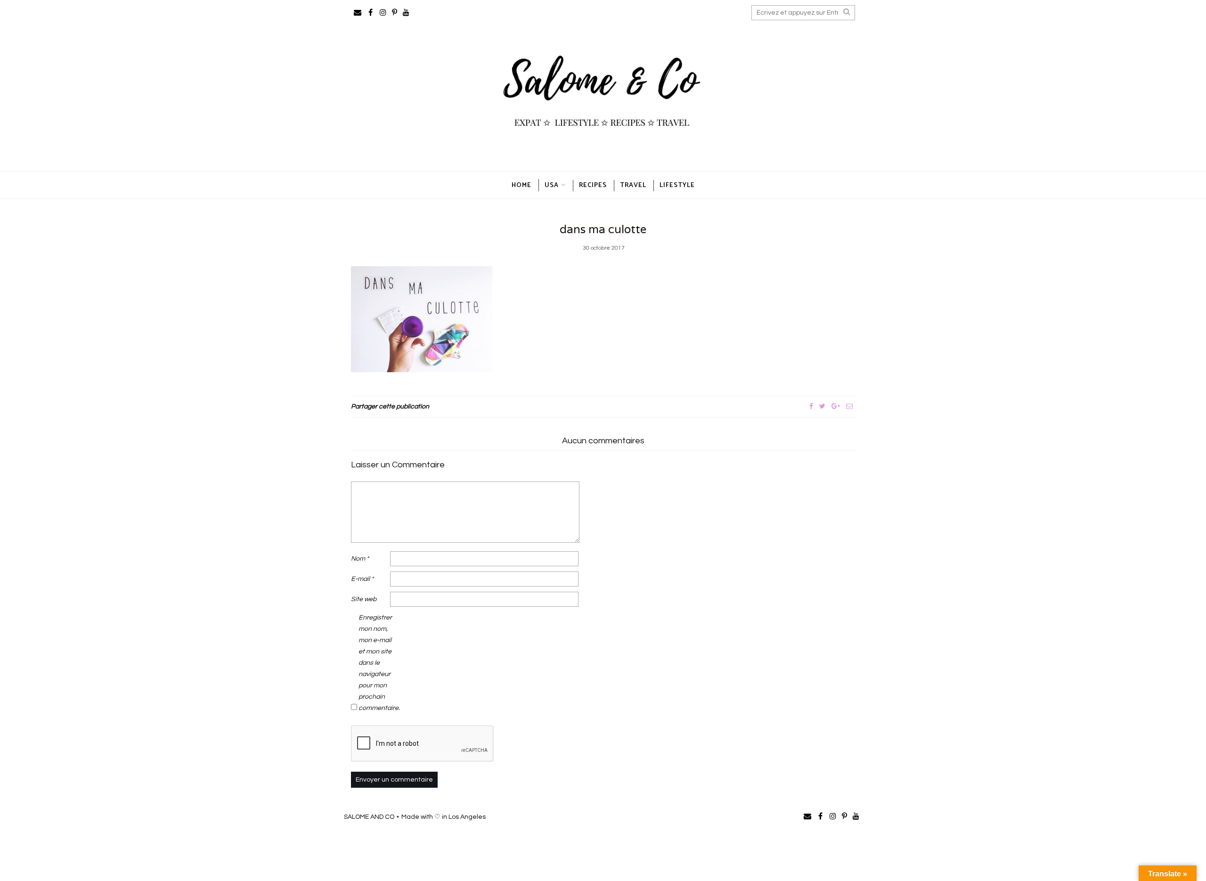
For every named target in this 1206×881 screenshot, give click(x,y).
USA (552, 185)
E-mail (362, 579)
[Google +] (835, 406)
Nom (360, 558)
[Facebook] (811, 406)
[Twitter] (822, 406)
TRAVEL (633, 185)
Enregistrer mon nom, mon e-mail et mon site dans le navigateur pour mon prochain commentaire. (377, 662)
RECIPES (593, 185)
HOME (521, 185)
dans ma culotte (603, 230)
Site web (363, 599)
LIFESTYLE (677, 185)
